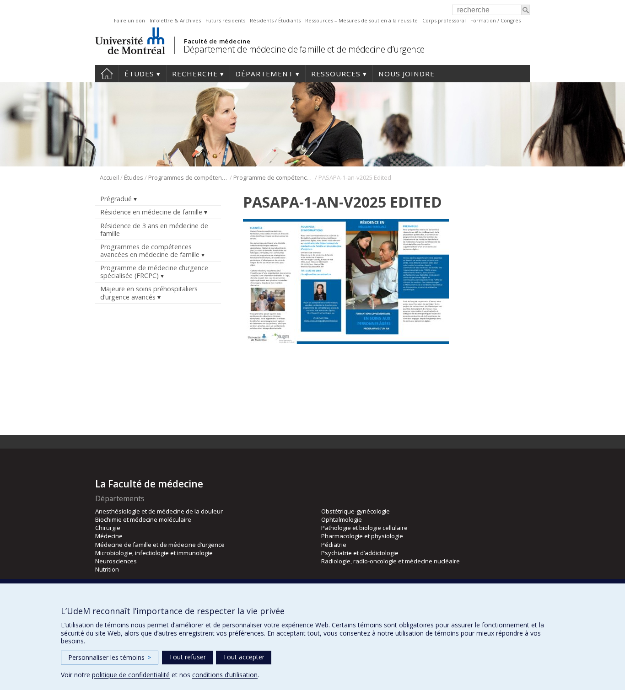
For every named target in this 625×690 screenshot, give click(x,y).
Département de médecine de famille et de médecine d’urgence (304, 49)
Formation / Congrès (495, 20)
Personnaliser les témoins (109, 657)
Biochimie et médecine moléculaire (143, 519)
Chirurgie (107, 528)
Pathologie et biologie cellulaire (364, 528)
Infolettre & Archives (175, 20)
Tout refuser (187, 657)
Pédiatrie (333, 544)
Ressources (336, 73)
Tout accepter (243, 657)
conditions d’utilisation (225, 674)
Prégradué (116, 198)
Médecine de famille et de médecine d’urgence (160, 544)
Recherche (195, 73)
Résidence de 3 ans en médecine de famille (154, 229)
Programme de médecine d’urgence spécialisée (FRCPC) (154, 271)
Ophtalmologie (341, 519)
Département (264, 73)
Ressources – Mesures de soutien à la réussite (361, 20)
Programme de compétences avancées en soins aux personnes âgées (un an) (273, 177)
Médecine (109, 536)
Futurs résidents (225, 20)
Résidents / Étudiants (275, 20)
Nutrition (107, 569)
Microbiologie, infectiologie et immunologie (154, 553)
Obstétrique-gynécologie (355, 511)
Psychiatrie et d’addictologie (360, 553)
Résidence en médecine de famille (151, 212)
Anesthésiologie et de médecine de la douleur (159, 511)
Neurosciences (116, 561)
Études (139, 73)
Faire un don (129, 20)
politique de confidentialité (131, 674)
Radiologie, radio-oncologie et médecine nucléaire (390, 561)
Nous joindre (406, 73)
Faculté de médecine (217, 41)
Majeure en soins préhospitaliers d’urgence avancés (149, 292)
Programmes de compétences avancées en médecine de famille (188, 177)
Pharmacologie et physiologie (362, 536)
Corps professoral (444, 20)
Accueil (107, 73)
